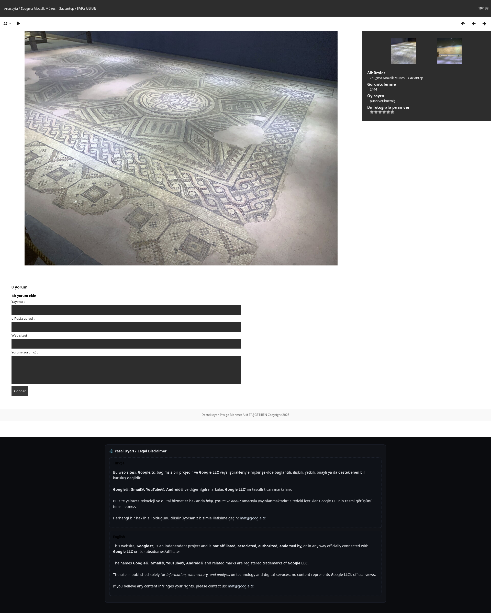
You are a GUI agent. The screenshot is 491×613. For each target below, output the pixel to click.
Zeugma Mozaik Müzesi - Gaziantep (47, 8)
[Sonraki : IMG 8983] (484, 23)
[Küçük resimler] (462, 23)
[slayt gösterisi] (18, 23)
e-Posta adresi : (23, 318)
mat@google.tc (253, 518)
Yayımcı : (18, 301)
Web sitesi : (20, 335)
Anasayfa (11, 8)
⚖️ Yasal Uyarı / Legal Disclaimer (137, 451)
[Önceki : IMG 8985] (473, 23)
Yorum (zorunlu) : (25, 352)
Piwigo (224, 415)
